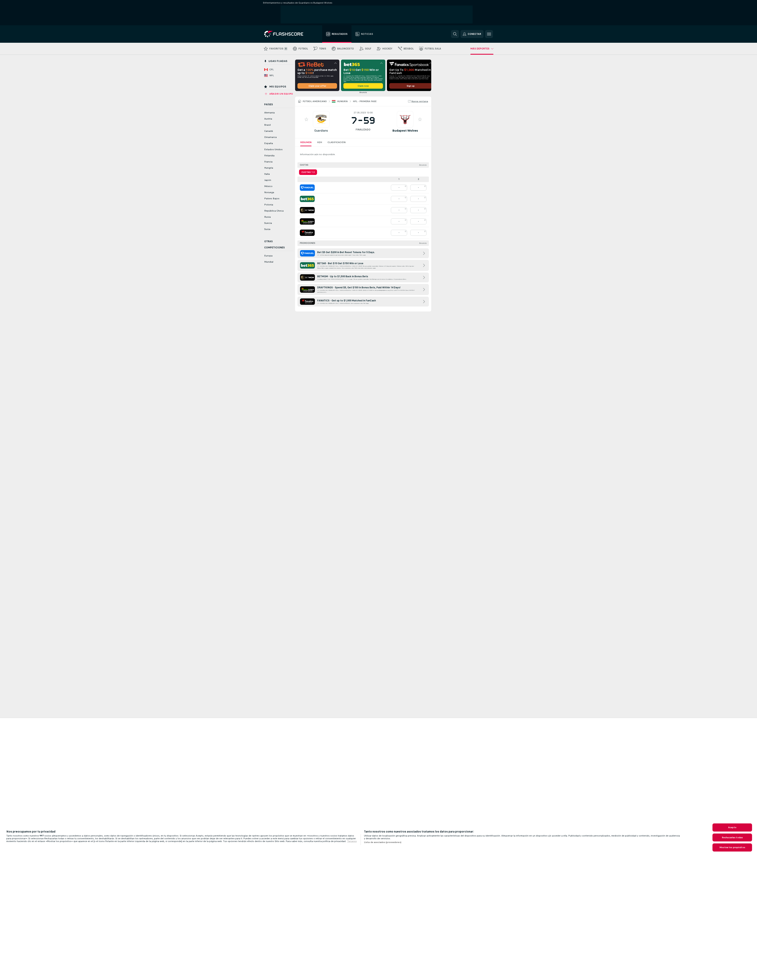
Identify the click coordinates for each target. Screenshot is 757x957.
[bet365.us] (307, 199)
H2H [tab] (319, 142)
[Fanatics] (307, 233)
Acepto (732, 827)
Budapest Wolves (405, 130)
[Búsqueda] (455, 34)
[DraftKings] (307, 221)
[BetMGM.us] (307, 210)
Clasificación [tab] (337, 142)
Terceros (352, 841)
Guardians (321, 130)
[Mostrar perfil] (321, 119)
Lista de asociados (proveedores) (382, 842)
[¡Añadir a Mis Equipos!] (306, 119)
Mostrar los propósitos (732, 847)
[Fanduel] (307, 187)
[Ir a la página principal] (286, 34)
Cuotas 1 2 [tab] (308, 172)
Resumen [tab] (306, 142)
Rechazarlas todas (732, 837)
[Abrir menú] (489, 34)
